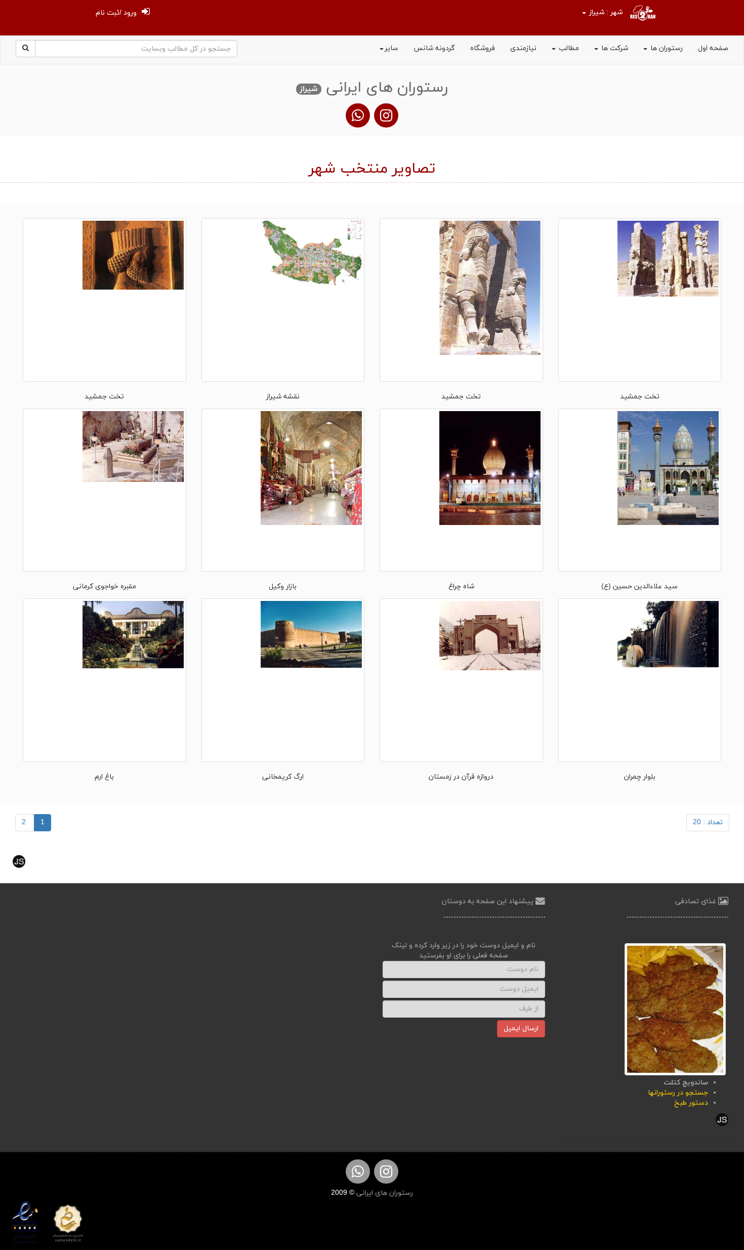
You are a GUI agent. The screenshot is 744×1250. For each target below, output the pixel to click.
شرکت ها (613, 48)
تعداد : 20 (708, 822)
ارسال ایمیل (521, 1028)
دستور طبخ (691, 1103)
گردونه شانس (434, 48)
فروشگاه (482, 48)
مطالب (568, 48)
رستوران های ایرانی (383, 1193)
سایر (391, 48)
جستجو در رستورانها (678, 1093)
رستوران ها (665, 48)
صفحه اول (713, 48)
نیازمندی (523, 48)
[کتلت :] (675, 1009)
